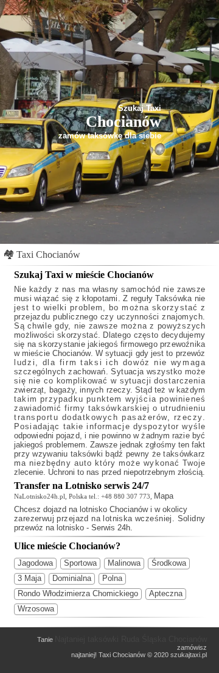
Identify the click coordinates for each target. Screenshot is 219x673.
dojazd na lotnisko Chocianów (95, 509)
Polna (112, 578)
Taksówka (173, 298)
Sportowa (80, 563)
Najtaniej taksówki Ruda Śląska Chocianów (131, 639)
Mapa (163, 495)
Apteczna (165, 593)
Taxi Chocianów (48, 254)
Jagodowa (35, 563)
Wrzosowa (36, 608)
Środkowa (168, 563)
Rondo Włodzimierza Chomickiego (78, 593)
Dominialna (71, 578)
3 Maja (29, 578)
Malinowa (124, 563)
